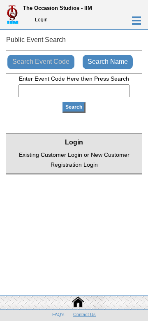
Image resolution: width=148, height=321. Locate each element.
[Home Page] (74, 306)
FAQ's (58, 314)
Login (41, 20)
